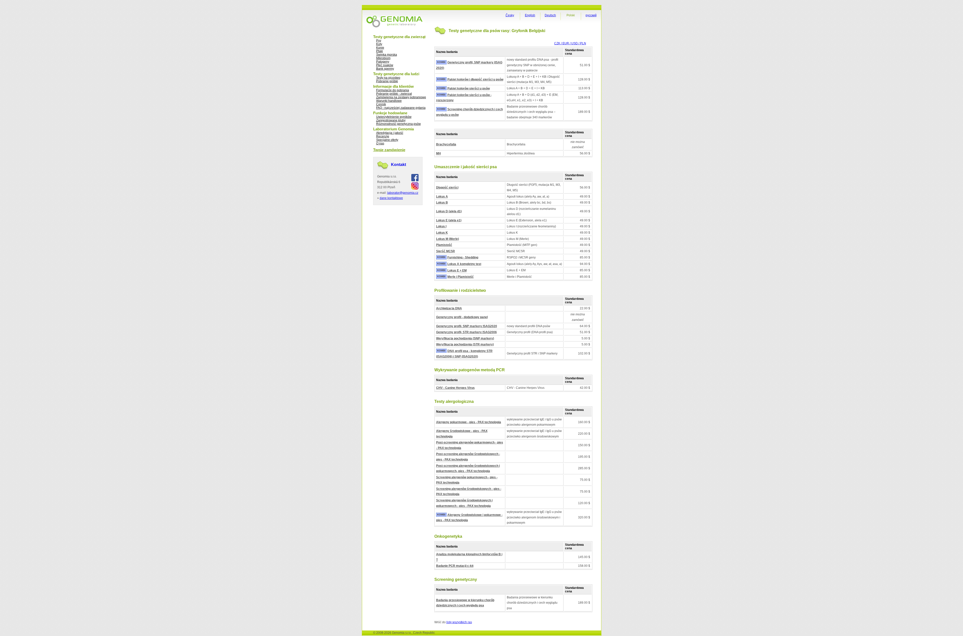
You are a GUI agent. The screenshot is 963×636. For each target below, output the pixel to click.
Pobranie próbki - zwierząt (394, 94)
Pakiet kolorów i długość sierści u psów (475, 79)
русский (591, 15)
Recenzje (382, 136)
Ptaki (379, 51)
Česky (510, 15)
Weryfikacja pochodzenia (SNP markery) (465, 338)
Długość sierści (447, 187)
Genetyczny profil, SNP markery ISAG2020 (466, 326)
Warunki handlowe (389, 101)
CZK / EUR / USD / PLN (570, 43)
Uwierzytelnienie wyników (394, 117)
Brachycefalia (446, 144)
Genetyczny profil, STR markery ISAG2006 (466, 332)
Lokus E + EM (457, 270)
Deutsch (550, 15)
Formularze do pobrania (392, 90)
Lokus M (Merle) (447, 239)
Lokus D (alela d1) (449, 211)
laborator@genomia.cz (402, 193)
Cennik (381, 104)
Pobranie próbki (387, 81)
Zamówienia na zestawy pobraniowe (401, 97)
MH (438, 153)
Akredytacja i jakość (389, 133)
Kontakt (398, 164)
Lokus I (441, 226)
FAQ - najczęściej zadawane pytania (401, 108)
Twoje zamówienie (389, 150)
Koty (379, 44)
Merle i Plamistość (460, 277)
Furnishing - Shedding (462, 257)
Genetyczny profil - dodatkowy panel (462, 317)
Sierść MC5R (445, 251)
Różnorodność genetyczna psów (398, 124)
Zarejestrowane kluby (391, 120)
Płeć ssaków (384, 65)
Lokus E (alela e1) (448, 220)
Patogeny (382, 61)
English (530, 15)
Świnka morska (386, 54)
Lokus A (442, 196)
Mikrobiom (383, 58)
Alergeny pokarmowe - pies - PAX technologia (468, 422)
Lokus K (442, 232)
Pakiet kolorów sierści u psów (468, 88)
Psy (378, 40)
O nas (380, 143)
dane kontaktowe (391, 198)
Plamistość (444, 245)
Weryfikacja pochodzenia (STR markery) (465, 344)
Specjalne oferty (387, 140)
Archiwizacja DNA (449, 308)
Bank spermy (385, 68)
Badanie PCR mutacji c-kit (454, 566)
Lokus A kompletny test (464, 264)
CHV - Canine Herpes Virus (455, 388)
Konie (380, 47)
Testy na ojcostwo (388, 77)
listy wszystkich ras (459, 622)
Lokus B (442, 202)
